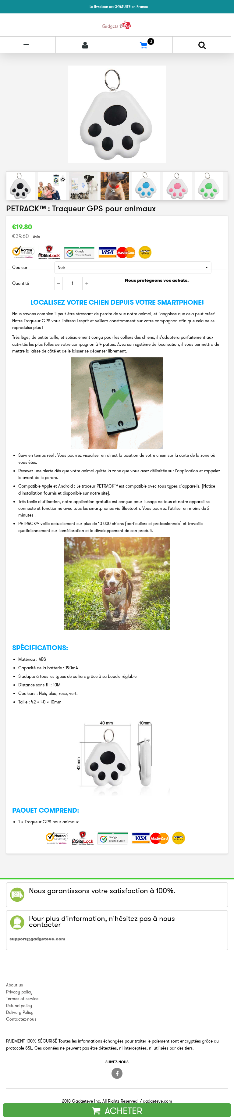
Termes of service (22, 998)
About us (14, 985)
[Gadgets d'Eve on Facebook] (117, 1073)
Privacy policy (19, 992)
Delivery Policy (20, 1012)
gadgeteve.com (157, 1101)
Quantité (20, 283)
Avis (36, 236)
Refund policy (19, 1005)
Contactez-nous (21, 1019)
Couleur (19, 267)
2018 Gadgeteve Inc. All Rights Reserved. (100, 1101)
